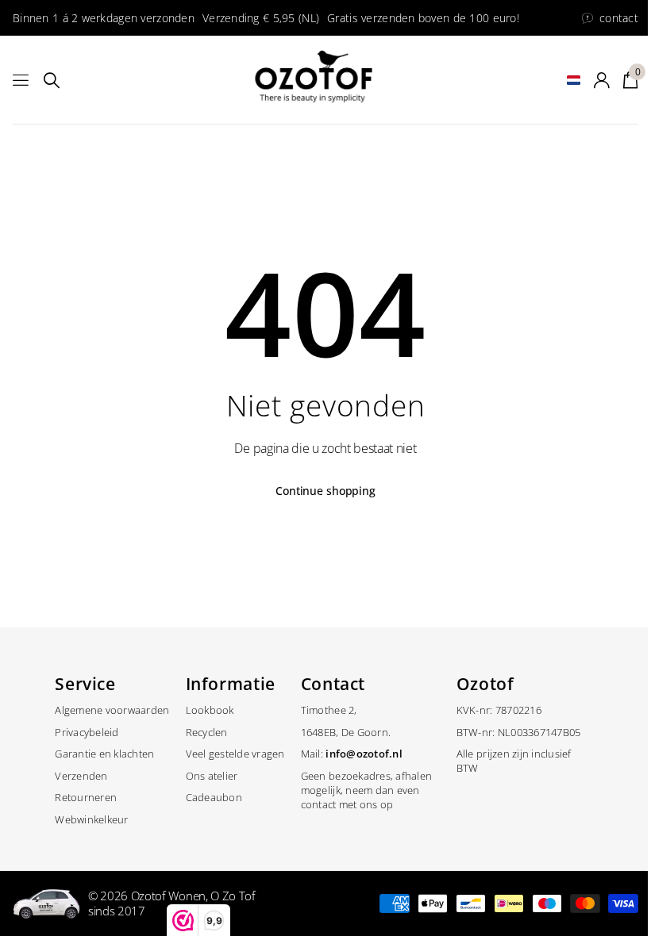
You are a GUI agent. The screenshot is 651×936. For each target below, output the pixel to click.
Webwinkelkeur (91, 819)
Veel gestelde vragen (235, 753)
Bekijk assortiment (22, 80)
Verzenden (81, 776)
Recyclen (207, 732)
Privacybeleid (86, 732)
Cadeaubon (214, 797)
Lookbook (210, 710)
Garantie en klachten (104, 753)
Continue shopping (325, 490)
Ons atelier (212, 776)
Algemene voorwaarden (112, 710)
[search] (52, 80)
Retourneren (86, 797)
